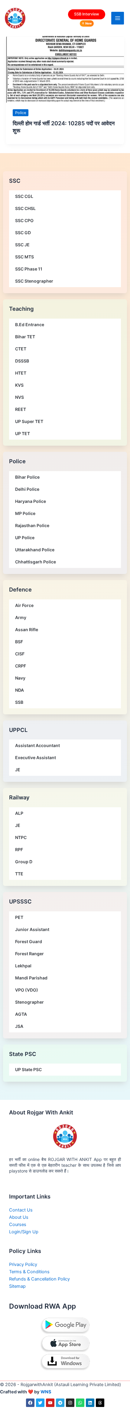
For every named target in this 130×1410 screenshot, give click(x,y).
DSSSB (22, 360)
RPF (19, 849)
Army (20, 617)
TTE (19, 873)
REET (20, 409)
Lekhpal (23, 965)
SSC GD (23, 232)
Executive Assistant (35, 757)
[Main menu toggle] (117, 18)
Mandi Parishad (31, 977)
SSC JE (22, 244)
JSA (19, 1026)
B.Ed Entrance (29, 324)
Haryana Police (30, 501)
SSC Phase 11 (28, 268)
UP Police (24, 537)
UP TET (22, 433)
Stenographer (29, 1002)
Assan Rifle (26, 629)
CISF (19, 653)
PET (19, 917)
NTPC (21, 837)
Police (20, 112)
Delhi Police (27, 489)
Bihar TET (25, 336)
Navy (20, 677)
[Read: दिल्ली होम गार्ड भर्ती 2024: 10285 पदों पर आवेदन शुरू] (65, 69)
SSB (19, 702)
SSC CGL (24, 196)
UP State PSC (28, 1069)
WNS (46, 1392)
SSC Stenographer (34, 281)
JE (17, 769)
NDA (19, 690)
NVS (19, 397)
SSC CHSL (25, 208)
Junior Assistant (32, 929)
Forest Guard (28, 941)
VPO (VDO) (26, 989)
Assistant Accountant (37, 745)
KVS (19, 385)
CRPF (20, 665)
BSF (19, 641)
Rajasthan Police (32, 525)
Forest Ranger (29, 953)
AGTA (21, 1014)
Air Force (24, 605)
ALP (19, 813)
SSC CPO (24, 220)
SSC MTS (24, 256)
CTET (20, 348)
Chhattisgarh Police (35, 561)
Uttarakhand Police (34, 549)
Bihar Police (27, 477)
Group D (23, 861)
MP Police (25, 513)
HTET (20, 372)
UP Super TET (29, 421)
